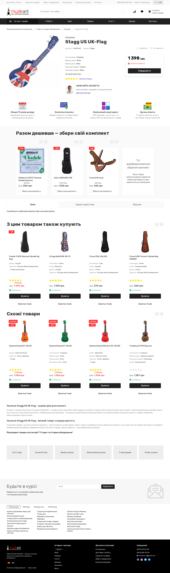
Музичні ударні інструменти (18, 528)
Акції (70, 21)
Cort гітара (17, 452)
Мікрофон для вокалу (45, 516)
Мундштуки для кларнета (47, 529)
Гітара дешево (125, 452)
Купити (25, 296)
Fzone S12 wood (96, 178)
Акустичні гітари (73, 526)
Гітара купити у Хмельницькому (19, 518)
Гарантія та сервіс (32, 2)
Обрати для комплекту (31, 191)
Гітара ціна (41, 514)
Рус (155, 2)
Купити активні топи (75, 514)
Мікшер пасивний (74, 516)
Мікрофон (41, 519)
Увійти (136, 2)
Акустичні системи (74, 521)
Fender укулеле (151, 452)
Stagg (92, 48)
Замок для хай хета (45, 526)
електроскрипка (13, 415)
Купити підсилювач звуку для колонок (19, 512)
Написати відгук (85, 79)
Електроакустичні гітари (17, 521)
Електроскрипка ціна (15, 516)
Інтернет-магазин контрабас (48, 524)
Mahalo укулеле (67, 452)
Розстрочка (67, 2)
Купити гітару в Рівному (76, 511)
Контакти (98, 2)
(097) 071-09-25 (83, 93)
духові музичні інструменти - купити (39, 425)
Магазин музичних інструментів (19, 29)
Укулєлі (10, 526)
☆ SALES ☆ (49, 21)
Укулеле (67, 29)
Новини (90, 21)
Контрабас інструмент (76, 519)
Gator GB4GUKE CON (63, 178)
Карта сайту (32, 568)
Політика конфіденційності (16, 568)
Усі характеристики (73, 74)
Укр (160, 2)
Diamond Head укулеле (96, 452)
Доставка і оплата (14, 2)
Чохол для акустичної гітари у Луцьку (79, 530)
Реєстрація (145, 2)
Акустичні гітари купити (16, 523)
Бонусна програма (83, 2)
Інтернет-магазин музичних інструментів (24, 410)
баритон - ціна (74, 428)
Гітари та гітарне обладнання (48, 29)
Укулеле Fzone (41, 452)
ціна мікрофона (58, 413)
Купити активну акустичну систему (17, 532)
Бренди (132, 21)
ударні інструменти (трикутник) (91, 410)
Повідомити (144, 71)
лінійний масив (13, 428)
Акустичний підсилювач (76, 524)
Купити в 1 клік (24, 304)
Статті (111, 21)
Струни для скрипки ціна (47, 511)
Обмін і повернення (51, 2)
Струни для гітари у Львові (47, 521)
